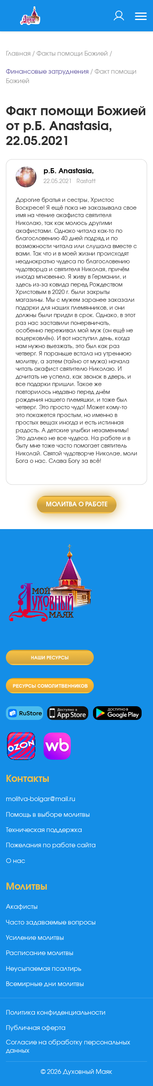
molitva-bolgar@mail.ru (40, 799)
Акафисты (22, 907)
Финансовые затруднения (47, 72)
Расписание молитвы (39, 953)
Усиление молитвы (35, 938)
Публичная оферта (36, 1028)
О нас (15, 861)
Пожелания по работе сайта (51, 845)
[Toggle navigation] (141, 17)
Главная (18, 54)
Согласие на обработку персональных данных (68, 1046)
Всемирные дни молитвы (45, 984)
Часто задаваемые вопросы (51, 922)
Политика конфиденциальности (56, 1013)
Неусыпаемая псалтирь (43, 969)
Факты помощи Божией (72, 54)
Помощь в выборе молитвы (48, 815)
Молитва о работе (76, 504)
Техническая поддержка (44, 830)
